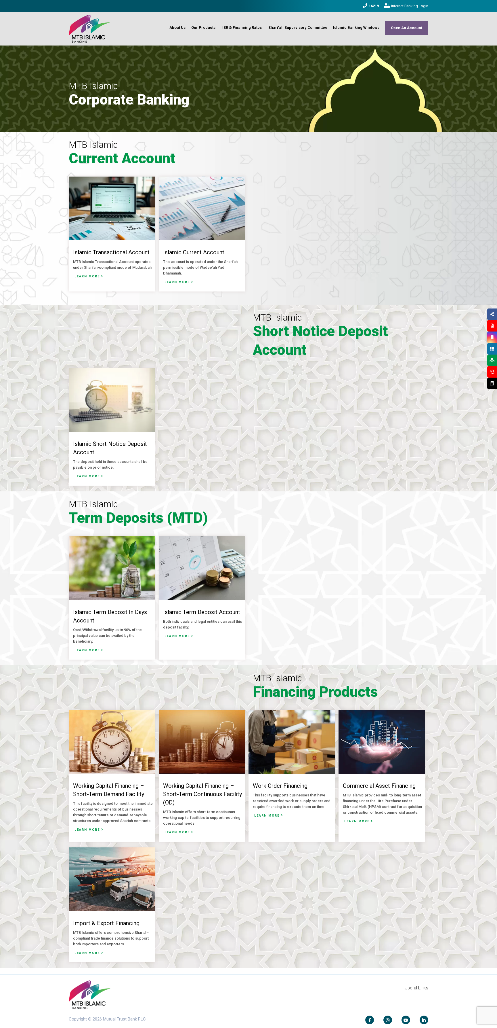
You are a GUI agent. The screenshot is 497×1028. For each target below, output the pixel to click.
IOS (479, 344)
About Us (177, 27)
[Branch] (492, 383)
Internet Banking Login (409, 6)
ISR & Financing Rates (242, 27)
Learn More (87, 276)
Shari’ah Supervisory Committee (297, 27)
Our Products (203, 27)
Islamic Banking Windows (356, 27)
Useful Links (416, 988)
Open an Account (406, 28)
